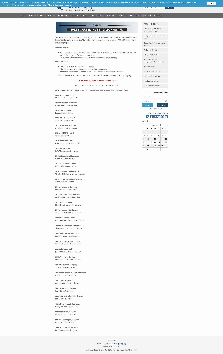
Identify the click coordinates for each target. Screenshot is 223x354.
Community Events (79, 15)
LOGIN (147, 105)
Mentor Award (150, 66)
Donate (130, 15)
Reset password (155, 108)
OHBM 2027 (33, 15)
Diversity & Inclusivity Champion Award (152, 30)
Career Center (97, 15)
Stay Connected (143, 15)
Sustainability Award (152, 85)
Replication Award (151, 81)
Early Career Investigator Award (154, 37)
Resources (63, 15)
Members (120, 15)
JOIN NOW (162, 105)
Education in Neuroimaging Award (154, 44)
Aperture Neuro (48, 15)
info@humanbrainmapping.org (119, 75)
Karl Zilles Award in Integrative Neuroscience (154, 60)
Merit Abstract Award (152, 71)
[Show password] (165, 101)
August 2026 (155, 125)
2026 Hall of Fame (151, 24)
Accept (211, 3)
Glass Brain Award (151, 55)
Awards (110, 15)
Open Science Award (152, 76)
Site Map (158, 15)
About (22, 15)
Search (169, 7)
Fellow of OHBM (150, 50)
